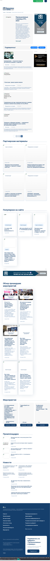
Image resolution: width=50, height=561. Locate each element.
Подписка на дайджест (30, 523)
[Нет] (20, 559)
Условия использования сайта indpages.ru (35, 520)
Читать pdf (18, 41)
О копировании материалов (31, 525)
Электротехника (7, 520)
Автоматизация (6, 518)
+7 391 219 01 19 (6, 543)
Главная (4, 12)
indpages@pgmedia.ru (7, 544)
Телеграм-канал (34, 47)
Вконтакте (42, 47)
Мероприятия (6, 529)
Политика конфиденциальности (32, 518)
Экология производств (8, 527)
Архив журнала (28, 516)
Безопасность (6, 525)
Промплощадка (6, 516)
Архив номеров (8, 12)
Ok (18, 559)
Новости (5, 513)
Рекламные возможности (31, 513)
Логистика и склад (7, 523)
